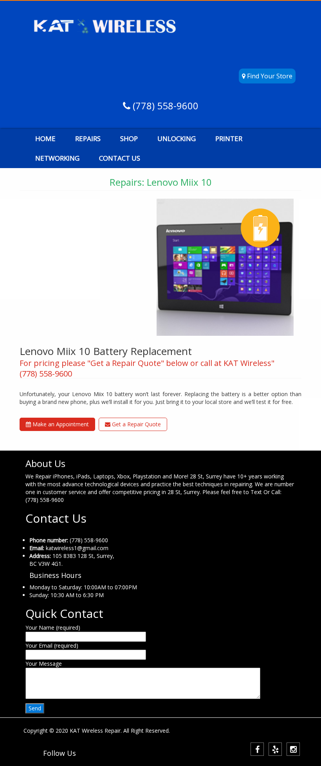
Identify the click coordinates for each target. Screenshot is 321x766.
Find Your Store (268, 76)
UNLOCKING (176, 138)
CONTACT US (119, 158)
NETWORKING (57, 158)
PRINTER (228, 138)
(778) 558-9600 (164, 105)
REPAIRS (88, 138)
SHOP (129, 138)
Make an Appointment (60, 424)
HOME (45, 138)
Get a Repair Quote (135, 424)
